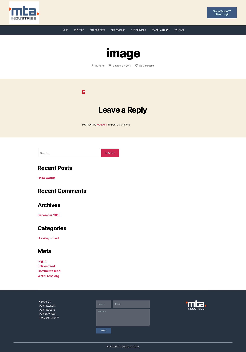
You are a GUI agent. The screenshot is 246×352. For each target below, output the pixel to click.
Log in (42, 261)
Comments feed (49, 271)
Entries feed (46, 266)
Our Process (118, 30)
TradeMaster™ (160, 30)
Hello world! (46, 178)
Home (65, 30)
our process (47, 309)
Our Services (138, 30)
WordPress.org (48, 276)
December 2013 (49, 215)
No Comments (146, 65)
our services (47, 313)
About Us (79, 30)
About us (45, 301)
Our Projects (97, 30)
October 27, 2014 (122, 65)
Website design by (123, 346)
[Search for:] (68, 153)
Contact (179, 30)
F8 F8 (101, 65)
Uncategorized (48, 238)
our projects (47, 305)
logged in (102, 124)
